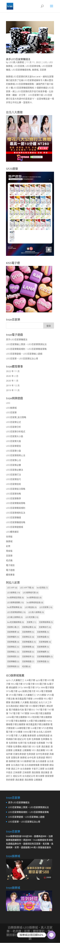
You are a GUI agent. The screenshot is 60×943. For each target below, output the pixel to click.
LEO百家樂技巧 (13, 479)
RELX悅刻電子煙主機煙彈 (39, 717)
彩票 (8, 546)
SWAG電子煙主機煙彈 (40, 713)
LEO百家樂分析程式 (15, 431)
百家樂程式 (13, 647)
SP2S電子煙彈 (15, 694)
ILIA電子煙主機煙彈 (36, 720)
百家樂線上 (13, 651)
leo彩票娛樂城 (14, 607)
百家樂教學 (13, 632)
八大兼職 (24, 702)
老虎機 (9, 560)
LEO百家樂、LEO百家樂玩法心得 (22, 358)
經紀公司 (21, 739)
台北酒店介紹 (17, 764)
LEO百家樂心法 (13, 460)
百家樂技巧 (45, 627)
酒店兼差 (45, 746)
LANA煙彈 (38, 698)
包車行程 (22, 742)
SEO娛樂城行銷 (27, 761)
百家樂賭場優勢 (45, 656)
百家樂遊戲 (28, 661)
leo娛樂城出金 (34, 597)
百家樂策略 (28, 647)
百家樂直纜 (43, 637)
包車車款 (13, 742)
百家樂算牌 (43, 647)
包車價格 (45, 739)
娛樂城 (35, 69)
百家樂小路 (13, 627)
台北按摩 (49, 768)
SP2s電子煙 (11, 691)
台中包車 (31, 757)
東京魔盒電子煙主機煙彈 (38, 724)
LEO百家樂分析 (13, 426)
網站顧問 (13, 687)
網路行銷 (24, 705)
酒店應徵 (36, 772)
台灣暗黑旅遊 (43, 735)
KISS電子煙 (40, 683)
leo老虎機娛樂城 (15, 622)
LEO (45, 62)
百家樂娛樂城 (46, 622)
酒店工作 (15, 768)
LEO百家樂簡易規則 (15, 507)
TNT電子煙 (41, 709)
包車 (29, 739)
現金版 (9, 550)
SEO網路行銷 (41, 937)
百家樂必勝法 (29, 627)
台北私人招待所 (43, 731)
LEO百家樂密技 (13, 445)
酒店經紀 (33, 702)
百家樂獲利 (13, 637)
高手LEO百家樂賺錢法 (18, 59)
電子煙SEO (29, 709)
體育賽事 (10, 574)
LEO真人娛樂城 (16, 62)
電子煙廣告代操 (16, 709)
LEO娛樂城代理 (30, 592)
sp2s (8, 680)
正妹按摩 (17, 772)
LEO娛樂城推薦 (15, 602)
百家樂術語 (28, 651)
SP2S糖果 (17, 731)
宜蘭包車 (15, 757)
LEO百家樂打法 (13, 474)
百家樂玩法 (28, 637)
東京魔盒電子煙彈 (23, 698)
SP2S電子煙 (29, 683)
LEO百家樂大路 (13, 441)
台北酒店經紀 (12, 705)
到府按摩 (10, 779)
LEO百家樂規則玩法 (15, 512)
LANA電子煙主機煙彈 (16, 717)
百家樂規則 (13, 656)
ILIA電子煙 (30, 680)
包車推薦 (36, 739)
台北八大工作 (45, 702)
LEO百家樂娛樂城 (16, 612)
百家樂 (43, 69)
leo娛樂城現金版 (35, 602)
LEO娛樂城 (11, 407)
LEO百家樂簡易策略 (15, 503)
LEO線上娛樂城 (14, 617)
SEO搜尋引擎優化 (37, 705)
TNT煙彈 (24, 713)
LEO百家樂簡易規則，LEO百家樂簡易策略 (26, 348)
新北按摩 (40, 775)
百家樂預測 (13, 666)
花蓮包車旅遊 (19, 753)
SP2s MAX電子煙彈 (44, 687)
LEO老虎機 (32, 617)
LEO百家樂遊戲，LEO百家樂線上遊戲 (24, 353)
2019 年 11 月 (13, 390)
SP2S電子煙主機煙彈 (16, 720)
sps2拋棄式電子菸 (27, 691)
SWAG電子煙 (29, 731)
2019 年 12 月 (13, 385)
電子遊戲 (10, 569)
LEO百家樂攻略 (33, 65)
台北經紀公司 (28, 775)
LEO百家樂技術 (13, 484)
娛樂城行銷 (14, 761)
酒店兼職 (15, 702)
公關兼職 (26, 750)
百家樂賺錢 (13, 661)
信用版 (9, 536)
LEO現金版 (30, 607)
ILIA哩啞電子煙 (22, 728)
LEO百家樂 (19, 65)
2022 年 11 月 (13, 371)
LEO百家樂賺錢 (13, 517)
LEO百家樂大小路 (14, 436)
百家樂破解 (45, 642)
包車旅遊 (31, 742)
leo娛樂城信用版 (15, 597)
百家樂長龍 (43, 661)
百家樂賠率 (28, 656)
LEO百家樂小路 (13, 450)
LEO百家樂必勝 (13, 464)
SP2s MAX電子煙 (26, 687)
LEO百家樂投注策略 (15, 488)
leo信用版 (42, 587)
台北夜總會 (41, 761)
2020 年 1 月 (12, 380)
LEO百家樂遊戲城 (14, 526)
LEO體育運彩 (12, 531)
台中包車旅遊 (42, 753)
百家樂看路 (13, 642)
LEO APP (12, 587)
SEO (34, 746)
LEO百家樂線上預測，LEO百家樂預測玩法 (26, 344)
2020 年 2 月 (12, 376)
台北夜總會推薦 (32, 764)
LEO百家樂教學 (13, 498)
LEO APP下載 (27, 587)
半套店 (9, 772)
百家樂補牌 (43, 651)
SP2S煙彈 (41, 694)
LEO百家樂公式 (13, 422)
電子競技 (10, 565)
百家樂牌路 (43, 632)
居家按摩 (49, 775)
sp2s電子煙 (41, 680)
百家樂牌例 (28, 632)
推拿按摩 (31, 735)
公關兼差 (17, 750)
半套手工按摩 (38, 768)
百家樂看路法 (29, 642)
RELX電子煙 (16, 683)
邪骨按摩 (44, 764)
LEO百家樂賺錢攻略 (21, 69)
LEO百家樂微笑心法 (15, 455)
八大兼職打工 (17, 680)
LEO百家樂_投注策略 (16, 417)
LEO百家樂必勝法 (14, 469)
